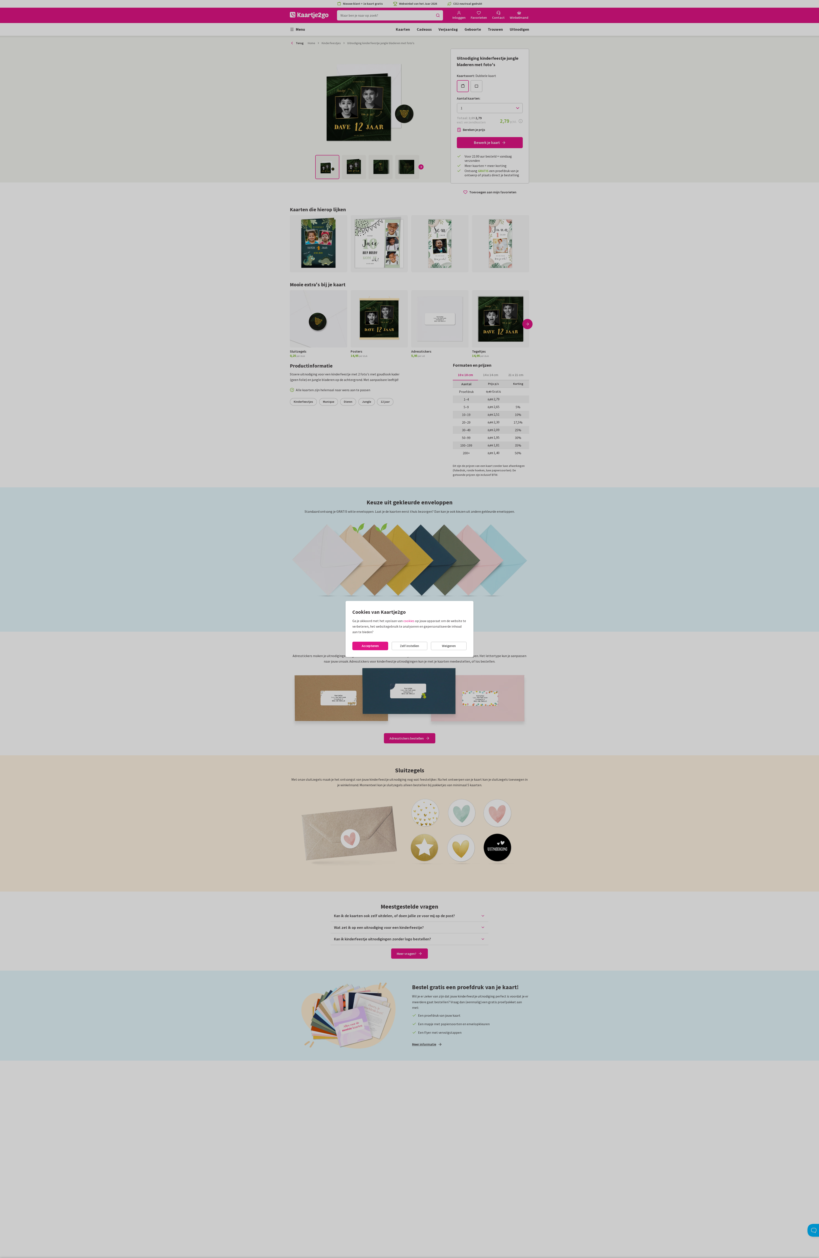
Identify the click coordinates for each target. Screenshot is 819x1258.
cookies (408, 621)
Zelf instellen (409, 646)
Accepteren (370, 646)
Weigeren (449, 646)
